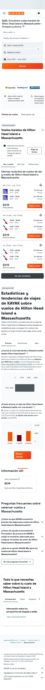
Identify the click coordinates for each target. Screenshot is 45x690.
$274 (4, 20)
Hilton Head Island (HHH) (16, 617)
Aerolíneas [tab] (22, 343)
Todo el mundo (33, 640)
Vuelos (22, 640)
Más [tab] (36, 343)
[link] (22, 455)
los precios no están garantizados (21, 661)
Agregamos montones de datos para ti (20, 673)
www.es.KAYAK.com (10, 640)
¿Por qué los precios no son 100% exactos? (18, 677)
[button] (4, 13)
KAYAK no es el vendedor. (15, 668)
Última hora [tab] (33, 164)
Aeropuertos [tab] (10, 599)
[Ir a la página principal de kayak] (16, 13)
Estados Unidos (15, 642)
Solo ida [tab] (20, 164)
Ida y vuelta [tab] (8, 164)
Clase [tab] (22, 599)
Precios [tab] (8, 343)
